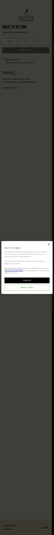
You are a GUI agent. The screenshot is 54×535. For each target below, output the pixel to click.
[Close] (49, 244)
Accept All (27, 280)
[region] (27, 267)
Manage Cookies (27, 287)
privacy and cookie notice (13, 270)
